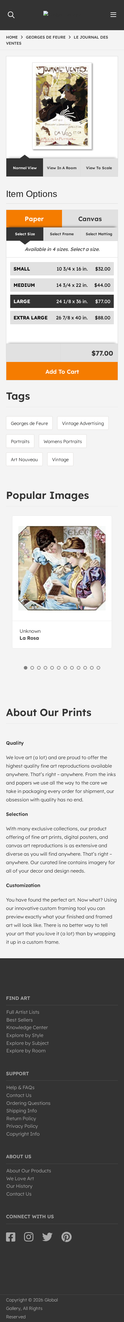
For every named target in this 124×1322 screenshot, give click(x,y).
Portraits (20, 441)
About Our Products (28, 1171)
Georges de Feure (29, 423)
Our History (19, 1186)
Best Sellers (19, 1020)
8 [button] (72, 668)
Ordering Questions (28, 1103)
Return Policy (21, 1118)
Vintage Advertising (83, 423)
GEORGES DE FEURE (46, 37)
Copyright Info (23, 1134)
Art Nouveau (24, 459)
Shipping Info (21, 1111)
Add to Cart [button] (62, 371)
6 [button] (58, 668)
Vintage (60, 459)
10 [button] (85, 668)
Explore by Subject (27, 1043)
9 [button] (78, 668)
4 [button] (45, 668)
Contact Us (19, 1095)
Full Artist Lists (22, 1012)
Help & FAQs (20, 1087)
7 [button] (65, 668)
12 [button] (98, 668)
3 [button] (39, 668)
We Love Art (20, 1178)
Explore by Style (24, 1035)
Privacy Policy (22, 1126)
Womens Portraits (63, 441)
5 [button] (52, 668)
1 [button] (25, 668)
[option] (62, 582)
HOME (12, 37)
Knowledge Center (27, 1027)
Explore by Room (26, 1051)
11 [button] (92, 668)
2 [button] (32, 668)
